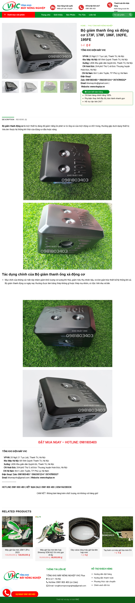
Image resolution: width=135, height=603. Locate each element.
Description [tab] (8, 120)
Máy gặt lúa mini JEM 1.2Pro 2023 (17, 551)
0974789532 (119, 80)
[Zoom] (5, 75)
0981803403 (92, 80)
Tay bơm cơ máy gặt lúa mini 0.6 (118, 550)
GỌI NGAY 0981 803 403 (25, 594)
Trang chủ (45, 15)
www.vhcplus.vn (97, 86)
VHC (77, 599)
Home (83, 26)
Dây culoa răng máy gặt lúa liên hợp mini (84, 551)
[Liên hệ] (6, 592)
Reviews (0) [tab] (21, 120)
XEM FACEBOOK (63, 487)
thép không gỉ (63, 283)
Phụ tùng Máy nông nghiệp (100, 26)
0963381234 (105, 80)
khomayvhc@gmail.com (97, 83)
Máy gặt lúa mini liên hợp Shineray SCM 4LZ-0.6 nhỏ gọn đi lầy (51, 552)
